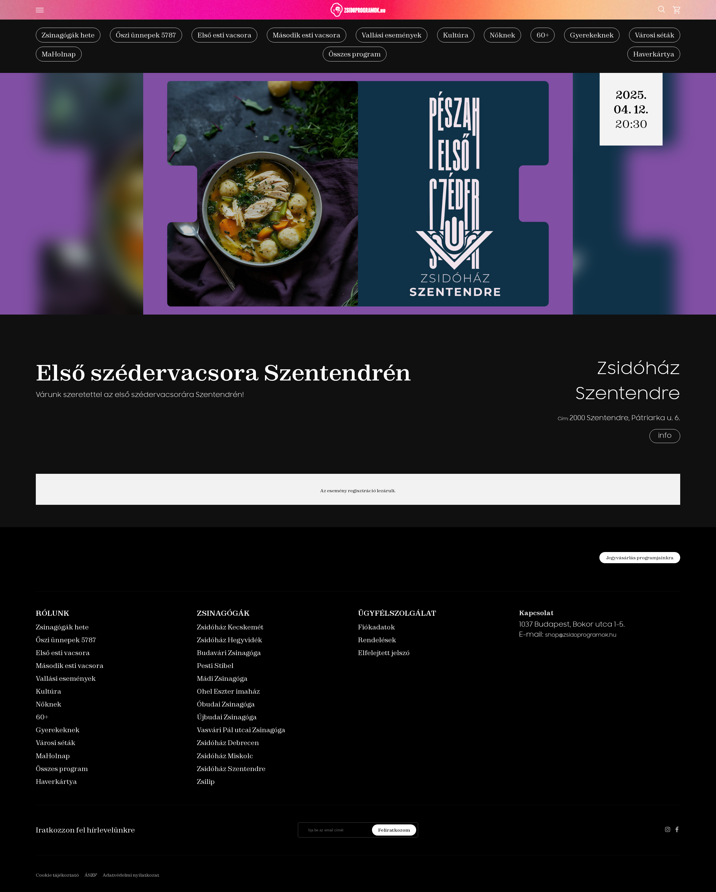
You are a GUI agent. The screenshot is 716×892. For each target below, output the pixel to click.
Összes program (355, 54)
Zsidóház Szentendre (231, 769)
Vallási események (391, 35)
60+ (542, 35)
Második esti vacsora (306, 35)
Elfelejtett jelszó (384, 653)
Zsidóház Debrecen (228, 743)
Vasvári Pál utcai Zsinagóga (241, 730)
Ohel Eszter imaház (228, 691)
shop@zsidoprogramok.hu (580, 635)
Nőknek (502, 35)
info (665, 436)
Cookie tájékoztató (57, 875)
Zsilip (206, 781)
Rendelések (377, 640)
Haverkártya (653, 54)
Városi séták (654, 35)
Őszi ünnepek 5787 (146, 35)
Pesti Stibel (215, 666)
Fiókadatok (376, 627)
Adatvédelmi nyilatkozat (131, 875)
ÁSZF (90, 875)
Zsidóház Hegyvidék (229, 640)
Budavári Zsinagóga (229, 653)
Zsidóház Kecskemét (230, 627)
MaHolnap (59, 54)
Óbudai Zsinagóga (226, 704)
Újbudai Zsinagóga (227, 717)
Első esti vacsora (224, 35)
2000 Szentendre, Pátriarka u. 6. (624, 418)
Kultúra (455, 35)
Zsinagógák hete (68, 35)
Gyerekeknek (592, 35)
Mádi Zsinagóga (222, 678)
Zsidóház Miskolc (225, 756)
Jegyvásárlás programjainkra (639, 557)
